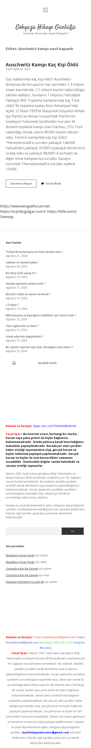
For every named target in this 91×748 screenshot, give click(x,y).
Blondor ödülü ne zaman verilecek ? (28, 294)
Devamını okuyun (23, 184)
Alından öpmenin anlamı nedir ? (25, 283)
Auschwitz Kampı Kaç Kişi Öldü (42, 65)
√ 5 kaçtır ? (12, 305)
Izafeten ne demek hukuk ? (22, 262)
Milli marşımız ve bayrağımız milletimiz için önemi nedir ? (41, 315)
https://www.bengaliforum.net (25, 206)
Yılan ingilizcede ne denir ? (22, 326)
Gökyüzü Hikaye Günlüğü (45, 27)
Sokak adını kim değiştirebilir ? (24, 336)
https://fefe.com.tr (62, 211)
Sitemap (6, 216)
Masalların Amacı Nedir (20, 555)
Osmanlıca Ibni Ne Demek (22, 569)
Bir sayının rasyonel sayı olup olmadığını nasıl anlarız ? (39, 347)
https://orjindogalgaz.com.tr (23, 211)
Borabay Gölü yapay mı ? (21, 273)
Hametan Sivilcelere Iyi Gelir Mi (25, 582)
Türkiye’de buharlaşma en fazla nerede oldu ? (34, 252)
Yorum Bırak (53, 183)
